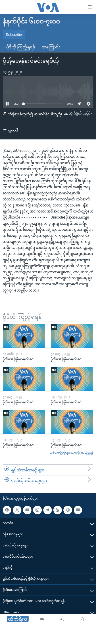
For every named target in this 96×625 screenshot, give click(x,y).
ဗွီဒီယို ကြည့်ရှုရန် (20, 47)
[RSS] (57, 510)
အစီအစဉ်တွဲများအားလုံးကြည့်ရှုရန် (71, 452)
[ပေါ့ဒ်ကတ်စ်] (67, 510)
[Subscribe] (78, 510)
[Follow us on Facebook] (7, 510)
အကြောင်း (51, 47)
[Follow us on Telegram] (47, 510)
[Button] (10, 131)
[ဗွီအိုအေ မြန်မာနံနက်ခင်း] (24, 336)
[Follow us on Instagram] (37, 510)
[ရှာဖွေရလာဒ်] (82, 619)
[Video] (42, 619)
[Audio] (62, 619)
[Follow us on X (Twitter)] (17, 510)
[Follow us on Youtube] (27, 510)
